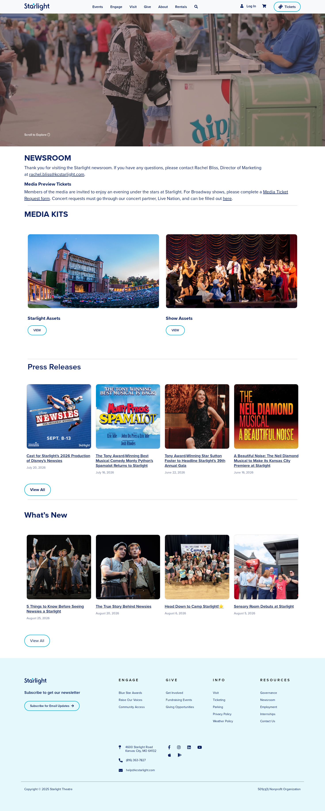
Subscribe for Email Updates (50, 706)
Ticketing (219, 700)
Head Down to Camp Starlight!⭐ (194, 606)
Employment (268, 707)
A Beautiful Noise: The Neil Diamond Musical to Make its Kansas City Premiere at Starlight (266, 460)
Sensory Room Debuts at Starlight (264, 606)
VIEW (37, 330)
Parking (218, 707)
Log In (251, 6)
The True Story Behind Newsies (123, 606)
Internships (267, 714)
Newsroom (267, 700)
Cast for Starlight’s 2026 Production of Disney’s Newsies (58, 458)
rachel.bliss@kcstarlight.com (56, 174)
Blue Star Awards (130, 693)
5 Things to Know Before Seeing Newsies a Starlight (55, 608)
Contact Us (267, 721)
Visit (216, 693)
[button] (196, 6)
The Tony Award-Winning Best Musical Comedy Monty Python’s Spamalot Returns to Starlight (124, 460)
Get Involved (174, 693)
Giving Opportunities (180, 707)
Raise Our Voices (130, 700)
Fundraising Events (179, 700)
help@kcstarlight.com (140, 770)
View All (37, 641)
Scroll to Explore (36, 134)
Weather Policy (223, 721)
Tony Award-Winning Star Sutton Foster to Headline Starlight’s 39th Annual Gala (195, 460)
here (227, 198)
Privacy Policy (222, 714)
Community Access (132, 707)
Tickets (290, 6)
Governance (268, 693)
